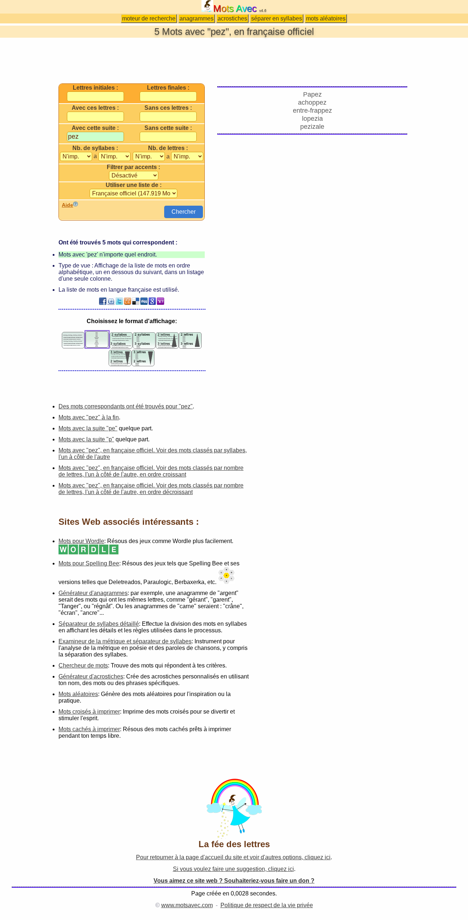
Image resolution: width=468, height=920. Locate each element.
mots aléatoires (326, 18)
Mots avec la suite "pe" (87, 428)
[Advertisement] (234, 60)
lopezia (312, 118)
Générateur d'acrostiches (90, 676)
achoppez (312, 102)
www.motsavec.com (187, 905)
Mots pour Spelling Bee (88, 563)
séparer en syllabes (276, 18)
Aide (67, 205)
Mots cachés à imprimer (89, 729)
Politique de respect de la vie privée (266, 905)
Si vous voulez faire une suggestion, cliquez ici (233, 869)
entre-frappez (312, 110)
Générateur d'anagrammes (93, 593)
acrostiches (232, 18)
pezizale (312, 126)
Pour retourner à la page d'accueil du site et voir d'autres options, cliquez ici (233, 857)
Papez (312, 94)
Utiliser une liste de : (134, 185)
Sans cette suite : (168, 128)
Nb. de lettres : (168, 148)
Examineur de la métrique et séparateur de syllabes (125, 641)
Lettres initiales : (95, 88)
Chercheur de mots (83, 665)
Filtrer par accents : (133, 167)
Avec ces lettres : (95, 108)
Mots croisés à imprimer (89, 711)
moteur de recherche (149, 18)
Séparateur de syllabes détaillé (98, 624)
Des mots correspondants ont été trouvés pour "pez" (125, 406)
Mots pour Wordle (81, 541)
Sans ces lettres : (168, 108)
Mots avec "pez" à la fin (88, 417)
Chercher (183, 212)
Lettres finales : (168, 88)
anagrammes (197, 18)
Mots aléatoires (78, 694)
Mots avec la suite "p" (86, 439)
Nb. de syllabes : (95, 148)
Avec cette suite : (95, 128)
